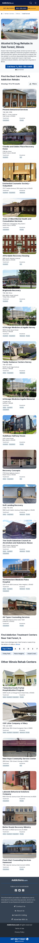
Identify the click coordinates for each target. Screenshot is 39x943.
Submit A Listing (20, 915)
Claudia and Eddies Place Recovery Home (18, 148)
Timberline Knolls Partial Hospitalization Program (13, 689)
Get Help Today (18, 939)
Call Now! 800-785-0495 (19, 66)
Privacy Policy (19, 932)
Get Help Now (8, 8)
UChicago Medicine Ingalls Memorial (19, 399)
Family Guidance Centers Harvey (17, 362)
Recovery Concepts (11, 470)
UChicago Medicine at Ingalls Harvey (19, 327)
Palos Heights (19, 654)
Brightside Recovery (12, 290)
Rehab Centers (9, 14)
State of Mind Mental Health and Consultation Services (17, 220)
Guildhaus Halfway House (14, 436)
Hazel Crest (32, 654)
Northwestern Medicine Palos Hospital (16, 581)
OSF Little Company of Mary (15, 723)
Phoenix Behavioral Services (15, 110)
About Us (20, 911)
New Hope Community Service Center (19, 759)
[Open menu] (35, 3)
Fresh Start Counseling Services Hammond (17, 861)
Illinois (18, 14)
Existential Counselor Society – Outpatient (16, 184)
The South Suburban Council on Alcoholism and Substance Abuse (18, 542)
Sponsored (33, 8)
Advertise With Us (20, 919)
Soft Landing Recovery (13, 505)
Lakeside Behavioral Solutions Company (16, 793)
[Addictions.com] (2, 14)
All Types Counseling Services (16, 617)
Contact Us (20, 906)
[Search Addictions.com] (30, 2)
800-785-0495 (21, 8)
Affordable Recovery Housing (16, 256)
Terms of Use (19, 928)
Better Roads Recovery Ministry (17, 827)
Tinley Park (6, 654)
